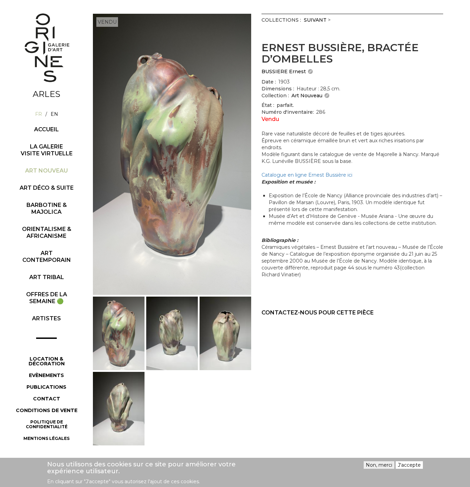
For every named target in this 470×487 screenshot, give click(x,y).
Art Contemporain (46, 256)
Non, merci (379, 465)
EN (54, 114)
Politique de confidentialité (46, 424)
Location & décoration (47, 361)
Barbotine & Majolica (46, 208)
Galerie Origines (51, 88)
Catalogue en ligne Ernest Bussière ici (306, 175)
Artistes (46, 318)
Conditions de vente (46, 410)
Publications (46, 387)
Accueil (46, 129)
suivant (315, 20)
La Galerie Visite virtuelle (47, 150)
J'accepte (409, 465)
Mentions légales (46, 438)
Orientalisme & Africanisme (46, 232)
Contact (46, 399)
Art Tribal (46, 277)
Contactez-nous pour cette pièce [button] (317, 312)
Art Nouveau (46, 170)
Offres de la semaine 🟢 (46, 298)
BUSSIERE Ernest (283, 71)
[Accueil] (46, 47)
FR (38, 114)
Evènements (46, 375)
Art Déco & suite (47, 188)
